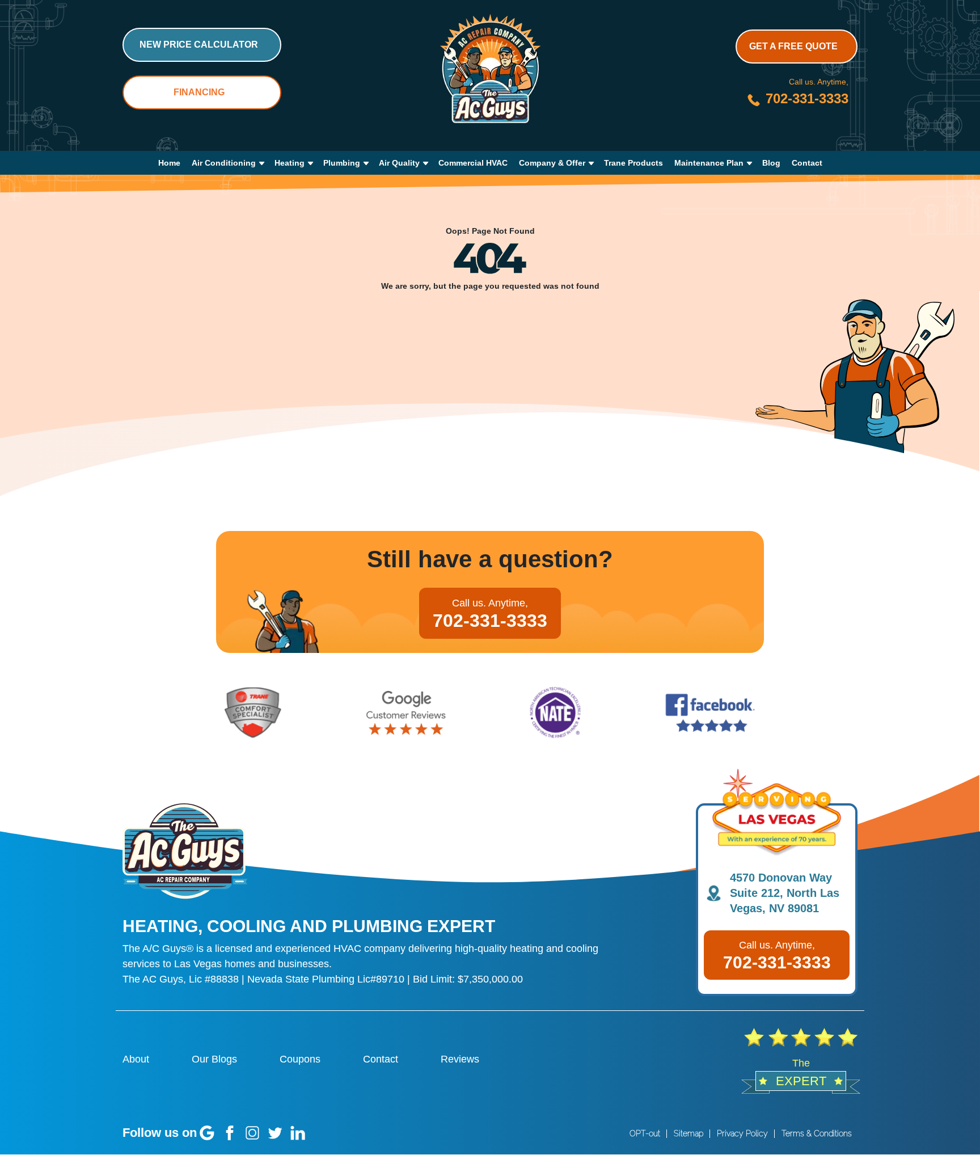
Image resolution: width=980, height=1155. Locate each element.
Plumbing (341, 162)
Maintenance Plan (709, 162)
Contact (807, 162)
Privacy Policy (742, 1133)
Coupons (300, 1059)
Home (169, 162)
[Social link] (207, 1133)
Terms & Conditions (817, 1133)
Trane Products (633, 162)
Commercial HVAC (473, 162)
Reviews (460, 1059)
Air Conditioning (224, 162)
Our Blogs (214, 1059)
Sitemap (688, 1133)
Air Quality (399, 162)
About (135, 1059)
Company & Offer (552, 162)
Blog (771, 162)
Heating (289, 162)
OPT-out (645, 1133)
